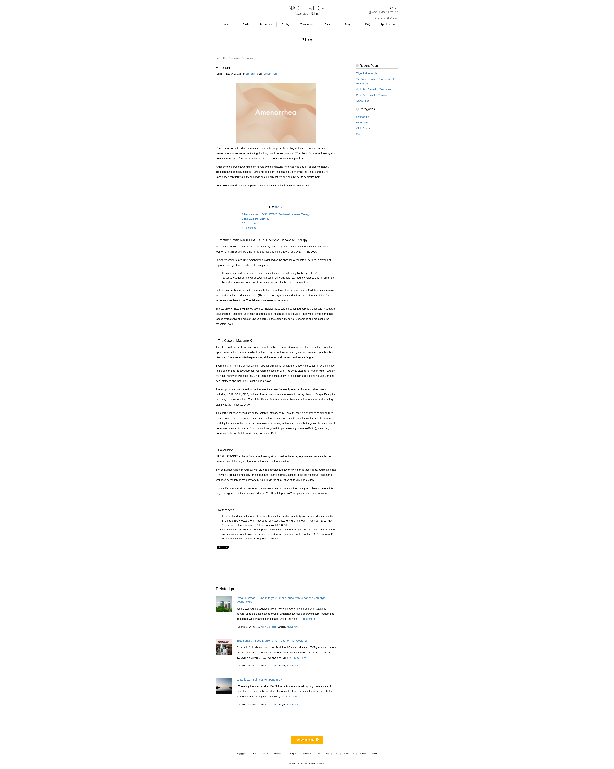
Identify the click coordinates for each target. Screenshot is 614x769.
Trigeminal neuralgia (366, 73)
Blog (225, 58)
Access (381, 18)
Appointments (305, 739)
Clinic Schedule (364, 128)
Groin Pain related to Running (371, 95)
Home (218, 58)
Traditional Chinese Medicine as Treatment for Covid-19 (272, 640)
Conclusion (249, 223)
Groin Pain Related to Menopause (373, 89)
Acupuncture (234, 58)
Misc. (359, 134)
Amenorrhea (362, 101)
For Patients (362, 117)
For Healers (362, 122)
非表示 (278, 207)
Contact (394, 18)
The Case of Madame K (255, 218)
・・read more (306, 619)
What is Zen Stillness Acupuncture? (259, 679)
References (249, 227)
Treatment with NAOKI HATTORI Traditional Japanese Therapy (276, 214)
